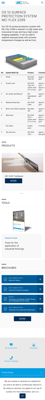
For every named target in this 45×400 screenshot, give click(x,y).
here (37, 392)
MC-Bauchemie (22, 2)
